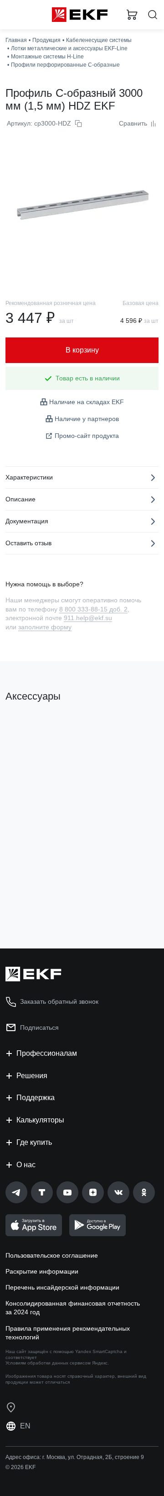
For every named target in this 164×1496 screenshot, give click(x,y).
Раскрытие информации (41, 1271)
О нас (26, 1165)
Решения (31, 1076)
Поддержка (35, 1097)
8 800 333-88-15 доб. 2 (93, 609)
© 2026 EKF (20, 1467)
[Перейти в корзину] (132, 14)
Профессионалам (46, 1053)
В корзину (41, 904)
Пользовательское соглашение (51, 1255)
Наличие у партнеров (87, 418)
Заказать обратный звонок (59, 1001)
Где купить (34, 1142)
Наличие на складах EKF (86, 402)
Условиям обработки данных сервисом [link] (48, 1362)
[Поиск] (153, 14)
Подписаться (39, 1027)
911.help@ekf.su (88, 618)
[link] (16, 1192)
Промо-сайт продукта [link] (87, 435)
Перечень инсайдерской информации (62, 1287)
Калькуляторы (40, 1120)
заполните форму (45, 627)
